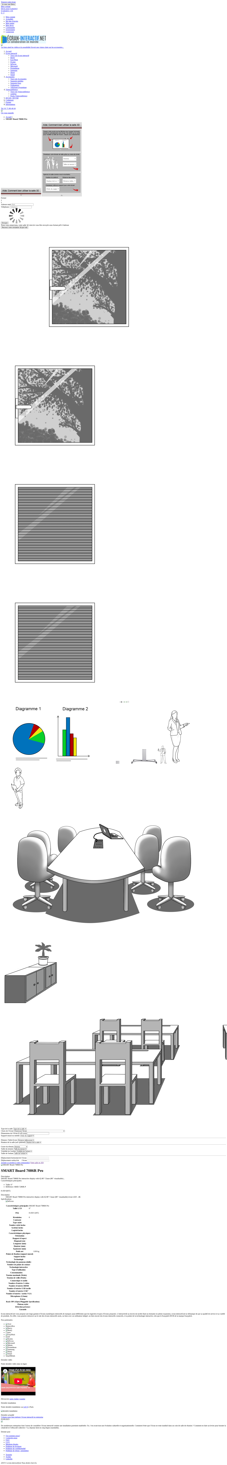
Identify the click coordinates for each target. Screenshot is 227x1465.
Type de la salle (7, 1129)
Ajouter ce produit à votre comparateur (15, 1163)
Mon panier (10, 23)
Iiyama (12, 62)
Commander (10, 28)
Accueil (8, 51)
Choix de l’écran (7, 1131)
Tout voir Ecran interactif (19, 56)
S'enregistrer (10, 30)
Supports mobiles (16, 81)
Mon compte (10, 17)
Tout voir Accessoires (18, 79)
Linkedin (9, 1459)
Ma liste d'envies (12, 21)
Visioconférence (12, 90)
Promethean (14, 68)
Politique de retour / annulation (17, 1451)
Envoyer (5, 223)
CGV (8, 1442)
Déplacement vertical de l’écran (14, 1160)
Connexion (10, 32)
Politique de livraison (13, 1446)
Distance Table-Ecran (9, 1140)
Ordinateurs (14, 85)
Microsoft (14, 66)
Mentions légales (12, 1444)
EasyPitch (14, 60)
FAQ (7, 1440)
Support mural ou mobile (10, 1136)
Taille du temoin (7, 1149)
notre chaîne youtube (17, 1399)
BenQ (12, 58)
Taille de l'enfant (7, 1153)
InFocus (13, 64)
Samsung (13, 70)
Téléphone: (5, 207)
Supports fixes (15, 83)
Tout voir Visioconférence (20, 92)
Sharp (12, 73)
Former (8, 102)
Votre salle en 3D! (37, 1163)
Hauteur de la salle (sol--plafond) (13, 1142)
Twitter (8, 1457)
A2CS (25, 1407)
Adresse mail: (6, 204)
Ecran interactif (11, 53)
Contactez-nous (11, 1438)
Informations (10, 104)
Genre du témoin (7, 1147)
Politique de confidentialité (16, 1449)
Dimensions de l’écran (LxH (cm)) (14, 1133)
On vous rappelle (7, 113)
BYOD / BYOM (12, 98)
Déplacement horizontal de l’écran (13, 1158)
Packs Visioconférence (18, 96)
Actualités (9, 19)
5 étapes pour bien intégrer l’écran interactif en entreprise (22, 1417)
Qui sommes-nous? (13, 1436)
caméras (13, 94)
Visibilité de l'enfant (8, 1151)
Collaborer (10, 100)
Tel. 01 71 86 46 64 (8, 108)
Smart (12, 75)
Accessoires (10, 77)
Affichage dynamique (18, 87)
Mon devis (10, 25)
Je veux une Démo (8, 4)
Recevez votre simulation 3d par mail (14, 227)
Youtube (9, 1455)
